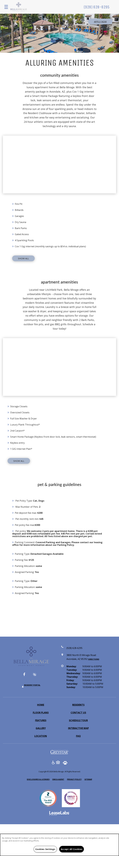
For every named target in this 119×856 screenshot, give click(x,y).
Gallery (41, 728)
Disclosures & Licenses (38, 779)
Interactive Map (78, 728)
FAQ (78, 736)
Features (40, 720)
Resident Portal (32, 685)
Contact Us (78, 712)
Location (40, 736)
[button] (26, 676)
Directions (93, 659)
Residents (78, 704)
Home (40, 704)
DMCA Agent (58, 779)
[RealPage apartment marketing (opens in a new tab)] (59, 813)
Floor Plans (41, 712)
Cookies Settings (45, 849)
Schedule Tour (78, 720)
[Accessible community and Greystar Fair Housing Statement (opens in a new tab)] (53, 763)
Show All (23, 258)
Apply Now (100, 21)
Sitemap (88, 779)
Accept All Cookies (71, 849)
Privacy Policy (74, 779)
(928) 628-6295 (97, 6)
